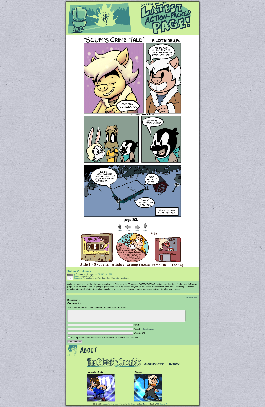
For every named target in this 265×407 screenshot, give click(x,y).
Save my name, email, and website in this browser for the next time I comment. (105, 337)
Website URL (139, 333)
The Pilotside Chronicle (132, 18)
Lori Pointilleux (100, 278)
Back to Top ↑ (165, 404)
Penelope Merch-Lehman (85, 274)
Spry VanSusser (123, 278)
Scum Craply (111, 278)
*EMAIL (144, 329)
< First (120, 230)
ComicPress (143, 404)
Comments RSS (191, 297)
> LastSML (145, 230)
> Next (137, 230)
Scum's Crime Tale (87, 276)
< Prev (128, 230)
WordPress (132, 404)
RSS (157, 404)
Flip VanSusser (88, 278)
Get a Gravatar (148, 329)
